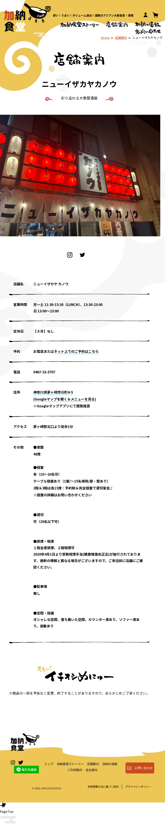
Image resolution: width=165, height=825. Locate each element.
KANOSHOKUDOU (51, 788)
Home (105, 37)
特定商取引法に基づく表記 (103, 786)
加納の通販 (109, 764)
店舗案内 (121, 37)
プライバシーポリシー (138, 786)
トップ (48, 764)
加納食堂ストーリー (70, 764)
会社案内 (92, 770)
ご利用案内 (74, 770)
